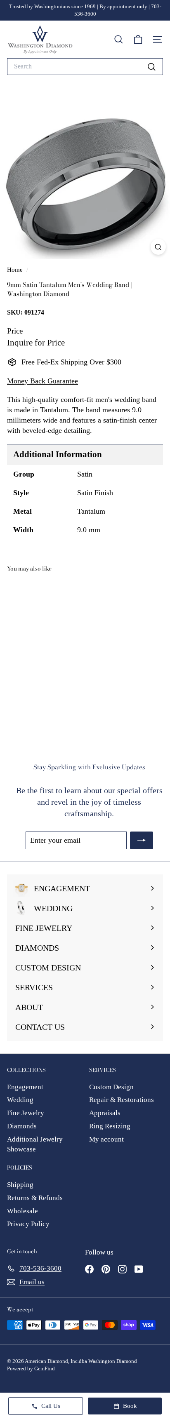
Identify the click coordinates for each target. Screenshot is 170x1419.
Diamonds (22, 1126)
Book (130, 1406)
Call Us (50, 1406)
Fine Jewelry (25, 1113)
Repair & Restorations (121, 1100)
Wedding (20, 1100)
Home (15, 269)
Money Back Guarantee (42, 381)
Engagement (25, 1087)
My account (106, 1139)
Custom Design (111, 1087)
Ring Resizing (109, 1126)
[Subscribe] (141, 840)
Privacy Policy (28, 1224)
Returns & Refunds (35, 1198)
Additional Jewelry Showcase (35, 1144)
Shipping (20, 1185)
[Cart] (138, 39)
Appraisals (104, 1113)
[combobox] (85, 66)
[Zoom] (158, 247)
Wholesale (22, 1211)
